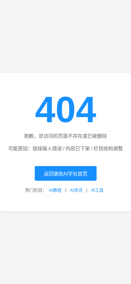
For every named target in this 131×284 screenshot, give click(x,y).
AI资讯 (76, 190)
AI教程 (55, 190)
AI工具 (97, 190)
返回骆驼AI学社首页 (65, 173)
